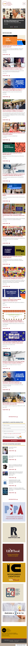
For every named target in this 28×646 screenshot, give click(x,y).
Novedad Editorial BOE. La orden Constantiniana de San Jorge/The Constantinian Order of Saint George (15, 481)
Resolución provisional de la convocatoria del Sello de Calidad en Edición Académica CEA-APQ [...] (13, 362)
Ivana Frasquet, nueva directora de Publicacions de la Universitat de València (14, 133)
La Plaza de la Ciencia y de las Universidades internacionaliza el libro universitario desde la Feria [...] (13, 215)
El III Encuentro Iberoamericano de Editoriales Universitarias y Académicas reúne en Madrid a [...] (13, 321)
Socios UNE (16, 640)
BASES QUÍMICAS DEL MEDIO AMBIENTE (16, 456)
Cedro (17, 641)
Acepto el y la (12, 433)
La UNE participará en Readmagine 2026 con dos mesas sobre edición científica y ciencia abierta (13, 342)
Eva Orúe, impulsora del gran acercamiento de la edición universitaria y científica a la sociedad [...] (13, 110)
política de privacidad (17, 433)
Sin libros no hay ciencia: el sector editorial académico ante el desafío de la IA (12, 300)
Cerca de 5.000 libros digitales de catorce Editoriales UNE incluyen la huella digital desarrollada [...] (14, 89)
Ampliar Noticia (5, 54)
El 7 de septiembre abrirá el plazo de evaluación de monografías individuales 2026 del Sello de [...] (14, 174)
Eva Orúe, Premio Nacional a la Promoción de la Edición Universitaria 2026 (14, 21)
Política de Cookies (17, 640)
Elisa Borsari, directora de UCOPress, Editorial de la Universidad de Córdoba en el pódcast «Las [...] (13, 68)
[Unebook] (13, 561)
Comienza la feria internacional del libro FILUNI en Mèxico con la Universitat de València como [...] (16, 473)
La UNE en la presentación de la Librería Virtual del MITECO (13, 194)
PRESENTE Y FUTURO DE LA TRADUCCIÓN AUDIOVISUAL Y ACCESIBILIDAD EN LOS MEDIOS (17, 489)
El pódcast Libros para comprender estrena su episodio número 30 (12, 257)
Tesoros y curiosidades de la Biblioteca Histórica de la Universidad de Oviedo (15, 465)
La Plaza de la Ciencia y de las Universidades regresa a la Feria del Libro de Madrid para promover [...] (14, 278)
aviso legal (10, 433)
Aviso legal (11, 640)
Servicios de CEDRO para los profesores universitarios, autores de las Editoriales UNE (12, 382)
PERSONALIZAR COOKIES (21, 645)
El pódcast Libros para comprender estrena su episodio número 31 (12, 153)
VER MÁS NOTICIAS (12, 416)
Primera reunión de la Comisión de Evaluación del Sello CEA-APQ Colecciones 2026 (13, 403)
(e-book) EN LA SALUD (13, 447)
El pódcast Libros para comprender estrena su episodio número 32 (12, 46)
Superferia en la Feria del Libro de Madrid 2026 (13, 236)
